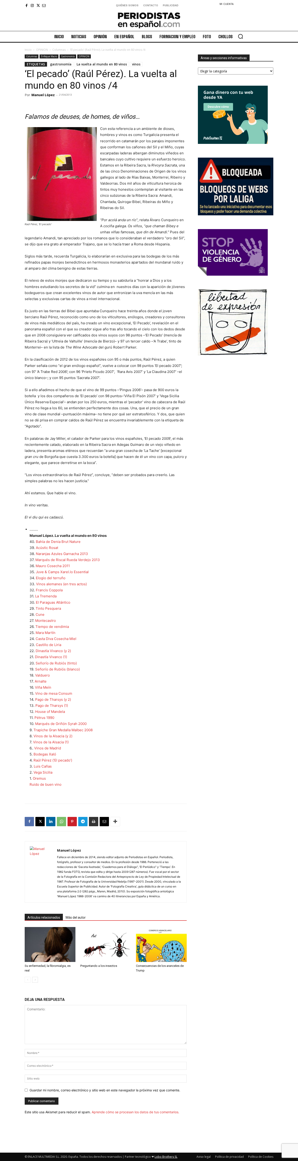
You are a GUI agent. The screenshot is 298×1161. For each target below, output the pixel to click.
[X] (38, 5)
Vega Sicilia (43, 772)
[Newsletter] (44, 5)
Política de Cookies (260, 1157)
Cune (40, 614)
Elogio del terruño (50, 578)
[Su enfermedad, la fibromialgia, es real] (50, 944)
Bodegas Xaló (45, 754)
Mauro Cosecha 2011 (53, 566)
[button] (240, 36)
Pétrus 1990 (44, 717)
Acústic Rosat (47, 547)
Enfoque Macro (49, 56)
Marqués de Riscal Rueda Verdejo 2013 (67, 560)
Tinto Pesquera (48, 608)
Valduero (42, 675)
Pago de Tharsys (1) (51, 705)
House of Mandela (50, 711)
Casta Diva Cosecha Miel (56, 638)
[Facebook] (26, 5)
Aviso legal (203, 1157)
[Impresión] (93, 821)
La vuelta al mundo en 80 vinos (102, 64)
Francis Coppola (49, 590)
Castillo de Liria (48, 645)
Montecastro (45, 620)
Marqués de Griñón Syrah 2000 (61, 723)
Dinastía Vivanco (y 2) (53, 651)
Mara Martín (45, 632)
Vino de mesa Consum (53, 693)
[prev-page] (27, 980)
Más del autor (76, 917)
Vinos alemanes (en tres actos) (61, 584)
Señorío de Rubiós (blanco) (57, 669)
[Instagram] (32, 5)
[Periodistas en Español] (149, 20)
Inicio (28, 50)
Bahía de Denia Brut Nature (58, 541)
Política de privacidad (229, 1157)
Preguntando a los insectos (98, 966)
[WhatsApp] (61, 821)
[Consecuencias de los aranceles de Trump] (161, 944)
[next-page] (35, 980)
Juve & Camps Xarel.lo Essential (62, 572)
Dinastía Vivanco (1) (51, 657)
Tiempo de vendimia (52, 626)
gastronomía (60, 64)
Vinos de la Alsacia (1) (51, 742)
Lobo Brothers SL (166, 1157)
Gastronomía (68, 56)
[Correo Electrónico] (104, 821)
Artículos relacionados (43, 917)
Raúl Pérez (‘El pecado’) (53, 760)
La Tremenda (46, 596)
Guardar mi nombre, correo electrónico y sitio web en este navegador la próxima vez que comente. (105, 1090)
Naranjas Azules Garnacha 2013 (62, 554)
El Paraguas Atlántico (53, 602)
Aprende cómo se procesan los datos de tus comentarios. (135, 1112)
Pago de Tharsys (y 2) (53, 699)
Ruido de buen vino (45, 784)
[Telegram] (83, 821)
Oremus (39, 778)
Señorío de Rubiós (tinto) (56, 663)
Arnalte (41, 681)
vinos (136, 64)
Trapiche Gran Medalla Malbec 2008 (63, 730)
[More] (115, 821)
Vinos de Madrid (47, 748)
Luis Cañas (43, 766)
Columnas (59, 50)
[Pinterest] (72, 821)
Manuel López (43, 95)
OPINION (42, 50)
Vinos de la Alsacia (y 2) (53, 736)
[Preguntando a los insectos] (105, 944)
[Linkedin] (50, 821)
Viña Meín (43, 687)
